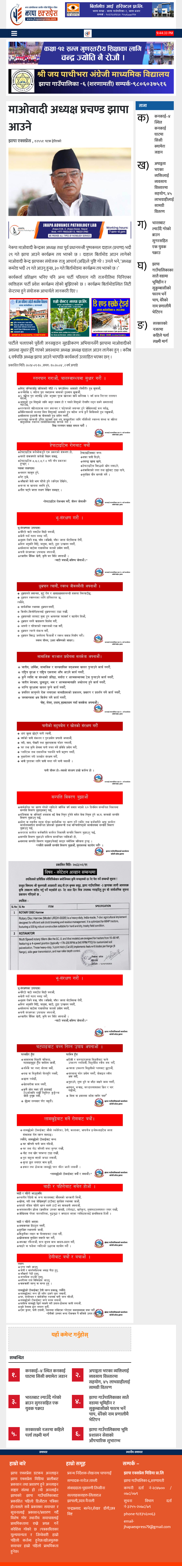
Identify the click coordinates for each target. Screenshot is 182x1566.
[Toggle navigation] (14, 33)
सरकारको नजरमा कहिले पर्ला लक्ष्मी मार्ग (161, 332)
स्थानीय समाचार (134, 1452)
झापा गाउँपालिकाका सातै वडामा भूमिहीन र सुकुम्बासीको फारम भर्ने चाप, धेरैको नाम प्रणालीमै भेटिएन (162, 288)
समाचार (43, 1452)
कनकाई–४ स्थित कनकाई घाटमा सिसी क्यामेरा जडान (162, 134)
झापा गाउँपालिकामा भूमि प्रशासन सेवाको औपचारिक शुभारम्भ (108, 1435)
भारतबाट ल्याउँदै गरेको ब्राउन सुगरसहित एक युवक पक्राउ (161, 238)
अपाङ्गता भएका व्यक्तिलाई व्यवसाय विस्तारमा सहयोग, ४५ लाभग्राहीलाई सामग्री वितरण (164, 187)
